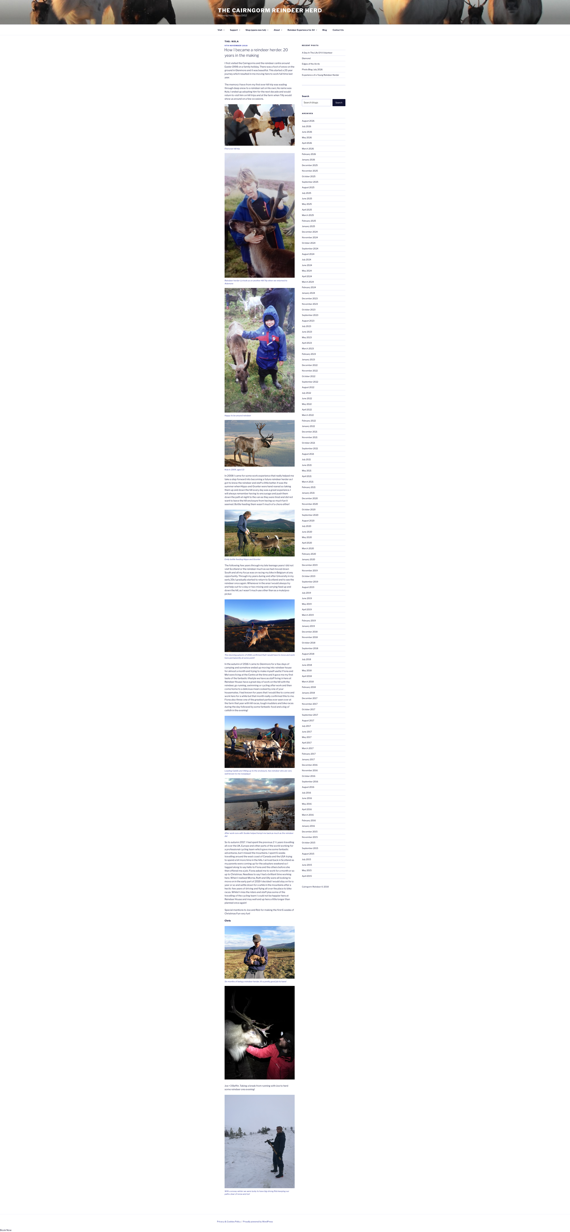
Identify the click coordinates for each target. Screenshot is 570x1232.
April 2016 (307, 809)
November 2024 (310, 237)
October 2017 (308, 709)
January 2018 (308, 692)
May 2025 (307, 204)
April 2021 (307, 476)
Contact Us (338, 30)
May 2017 (306, 737)
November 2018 (310, 637)
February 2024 (309, 287)
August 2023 (308, 320)
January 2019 (308, 626)
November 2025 (310, 170)
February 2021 (309, 487)
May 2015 (307, 870)
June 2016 (307, 798)
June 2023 (307, 331)
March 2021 (308, 481)
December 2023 (310, 298)
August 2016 (308, 787)
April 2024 (307, 276)
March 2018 (308, 681)
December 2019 (310, 565)
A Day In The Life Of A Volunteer (317, 52)
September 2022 (310, 381)
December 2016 (310, 765)
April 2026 (307, 143)
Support (234, 30)
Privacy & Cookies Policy (229, 1221)
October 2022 (308, 376)
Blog (324, 30)
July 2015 (306, 859)
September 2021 (310, 448)
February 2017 (309, 753)
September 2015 (310, 848)
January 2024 (308, 293)
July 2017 (306, 726)
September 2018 (310, 648)
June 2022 (307, 398)
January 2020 (308, 559)
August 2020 (308, 520)
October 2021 (308, 443)
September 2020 (310, 515)
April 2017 (307, 742)
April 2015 (307, 876)
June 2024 (307, 265)
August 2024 (308, 254)
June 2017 (307, 731)
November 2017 (310, 704)
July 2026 (306, 126)
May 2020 (307, 537)
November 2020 (310, 504)
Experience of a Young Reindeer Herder (320, 75)
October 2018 (308, 642)
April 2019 (307, 609)
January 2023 (308, 359)
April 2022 (307, 409)
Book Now (6, 1230)
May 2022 (307, 404)
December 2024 (310, 231)
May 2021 (306, 470)
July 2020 (306, 526)
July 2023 (306, 326)
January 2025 (308, 226)
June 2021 (307, 465)
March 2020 (308, 548)
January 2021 (308, 493)
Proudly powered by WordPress (258, 1221)
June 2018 (307, 665)
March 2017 (308, 748)
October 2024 (308, 243)
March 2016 (308, 815)
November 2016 (310, 770)
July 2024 (306, 259)
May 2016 (307, 804)
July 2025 (306, 193)
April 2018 (307, 676)
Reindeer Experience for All (301, 30)
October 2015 (308, 842)
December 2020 (310, 498)
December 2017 (309, 698)
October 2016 (308, 776)
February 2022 (309, 420)
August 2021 (308, 454)
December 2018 (310, 631)
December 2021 (309, 431)
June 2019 (307, 598)
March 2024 (308, 282)
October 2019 (308, 576)
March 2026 (308, 148)
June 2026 (307, 132)
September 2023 (310, 315)
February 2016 (309, 820)
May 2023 (307, 337)
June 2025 (307, 198)
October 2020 (309, 509)
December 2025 (310, 165)
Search (305, 96)
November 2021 (310, 437)
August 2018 (308, 654)
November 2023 (310, 304)
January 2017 (308, 759)
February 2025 (309, 220)
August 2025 (308, 187)
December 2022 (310, 365)
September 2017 (310, 715)
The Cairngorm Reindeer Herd (270, 10)
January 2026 (308, 159)
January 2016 (308, 826)
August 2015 (308, 853)
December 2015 (310, 831)
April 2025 (307, 209)
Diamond (306, 58)
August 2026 (308, 121)
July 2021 (306, 459)
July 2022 (306, 393)
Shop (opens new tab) (256, 30)
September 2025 (310, 182)
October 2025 (308, 176)
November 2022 (310, 370)
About (277, 30)
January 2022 (308, 426)
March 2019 (308, 615)
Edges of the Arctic (311, 64)
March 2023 (308, 348)
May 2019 (307, 604)
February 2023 (309, 354)
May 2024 (307, 270)
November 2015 (310, 837)
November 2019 (310, 570)
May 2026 (307, 137)
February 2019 (309, 620)
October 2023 (308, 309)
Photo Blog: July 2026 (312, 69)
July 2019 (306, 592)
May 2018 (307, 670)
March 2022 (308, 415)
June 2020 (307, 531)
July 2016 (306, 792)
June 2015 (307, 865)
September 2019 (310, 581)
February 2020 (309, 554)
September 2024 (310, 248)
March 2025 (308, 215)
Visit (220, 30)
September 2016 (310, 781)
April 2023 (307, 343)
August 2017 (308, 720)
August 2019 (308, 587)
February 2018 (309, 687)
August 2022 (308, 387)
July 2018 (306, 659)
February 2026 (309, 154)
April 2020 (307, 542)
